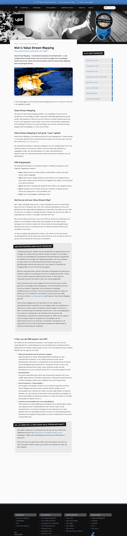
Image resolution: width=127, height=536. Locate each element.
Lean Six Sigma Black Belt (48, 525)
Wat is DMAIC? (70, 525)
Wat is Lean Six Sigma (72, 520)
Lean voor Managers (92, 88)
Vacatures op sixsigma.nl (22, 518)
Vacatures (82, 7)
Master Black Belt (91, 93)
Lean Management (32, 141)
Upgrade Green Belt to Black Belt (96, 77)
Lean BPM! (94, 523)
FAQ (17, 523)
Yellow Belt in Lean (92, 60)
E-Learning (24, 7)
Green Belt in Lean (40, 432)
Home (16, 43)
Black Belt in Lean (56, 432)
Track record (94, 528)
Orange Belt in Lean (92, 66)
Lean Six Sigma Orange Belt (48, 518)
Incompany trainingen (93, 98)
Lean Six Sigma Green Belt (48, 520)
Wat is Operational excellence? (74, 531)
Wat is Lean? (69, 518)
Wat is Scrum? (70, 528)
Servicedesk (94, 520)
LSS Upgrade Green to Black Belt (50, 523)
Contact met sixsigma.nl (22, 525)
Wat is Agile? (69, 523)
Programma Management (98, 518)
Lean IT (93, 525)
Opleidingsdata (20, 520)
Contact (90, 7)
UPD (15, 532)
